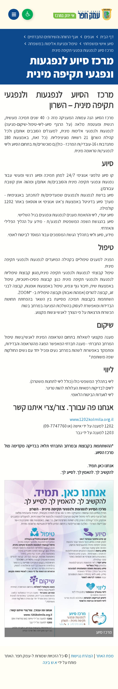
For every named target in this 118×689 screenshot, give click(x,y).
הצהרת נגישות (82, 656)
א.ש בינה (49, 662)
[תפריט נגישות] (27, 14)
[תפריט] (13, 14)
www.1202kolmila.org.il (91, 419)
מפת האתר (105, 656)
